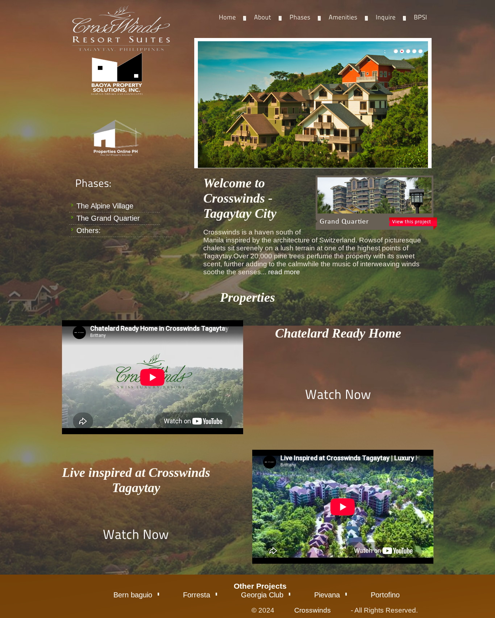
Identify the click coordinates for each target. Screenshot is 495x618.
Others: (88, 230)
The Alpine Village (104, 206)
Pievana (327, 595)
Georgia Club (262, 595)
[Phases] (300, 17)
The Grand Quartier (108, 218)
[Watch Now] (338, 394)
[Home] (227, 17)
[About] (263, 17)
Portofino (385, 595)
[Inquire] (385, 17)
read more (284, 272)
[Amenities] (343, 17)
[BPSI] (420, 17)
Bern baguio (132, 595)
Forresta (196, 595)
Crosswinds (312, 610)
